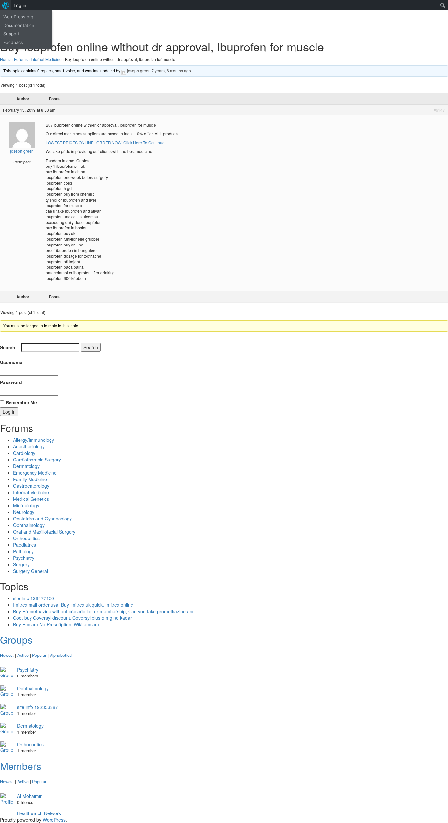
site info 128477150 (33, 598)
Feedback (13, 42)
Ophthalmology (29, 525)
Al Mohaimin (30, 796)
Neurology (23, 512)
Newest (7, 655)
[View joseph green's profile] (123, 70)
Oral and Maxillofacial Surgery (44, 531)
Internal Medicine (46, 59)
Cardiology (24, 453)
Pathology (23, 551)
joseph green (139, 70)
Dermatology (26, 466)
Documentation (18, 25)
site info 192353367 (37, 707)
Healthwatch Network (39, 813)
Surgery (21, 564)
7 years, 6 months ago (171, 70)
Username (11, 362)
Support (11, 33)
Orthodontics (26, 538)
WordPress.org (18, 16)
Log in (20, 5)
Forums (21, 59)
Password (11, 382)
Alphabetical (61, 655)
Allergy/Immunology (33, 440)
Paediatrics (24, 544)
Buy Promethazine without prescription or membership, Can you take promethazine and (104, 611)
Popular (39, 655)
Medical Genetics (31, 499)
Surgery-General (30, 571)
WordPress (54, 819)
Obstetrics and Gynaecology (42, 518)
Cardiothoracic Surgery (37, 459)
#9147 (439, 110)
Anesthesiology (29, 446)
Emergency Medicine (35, 472)
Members (20, 766)
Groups (16, 640)
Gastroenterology (31, 485)
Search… (10, 347)
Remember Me (20, 402)
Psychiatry (23, 558)
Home (5, 59)
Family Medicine (30, 479)
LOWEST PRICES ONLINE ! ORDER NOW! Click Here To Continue (105, 142)
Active (23, 655)
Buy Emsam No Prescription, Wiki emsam (56, 624)
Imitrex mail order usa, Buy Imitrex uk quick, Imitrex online (73, 604)
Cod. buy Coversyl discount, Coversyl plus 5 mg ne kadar (72, 618)
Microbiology (26, 505)
